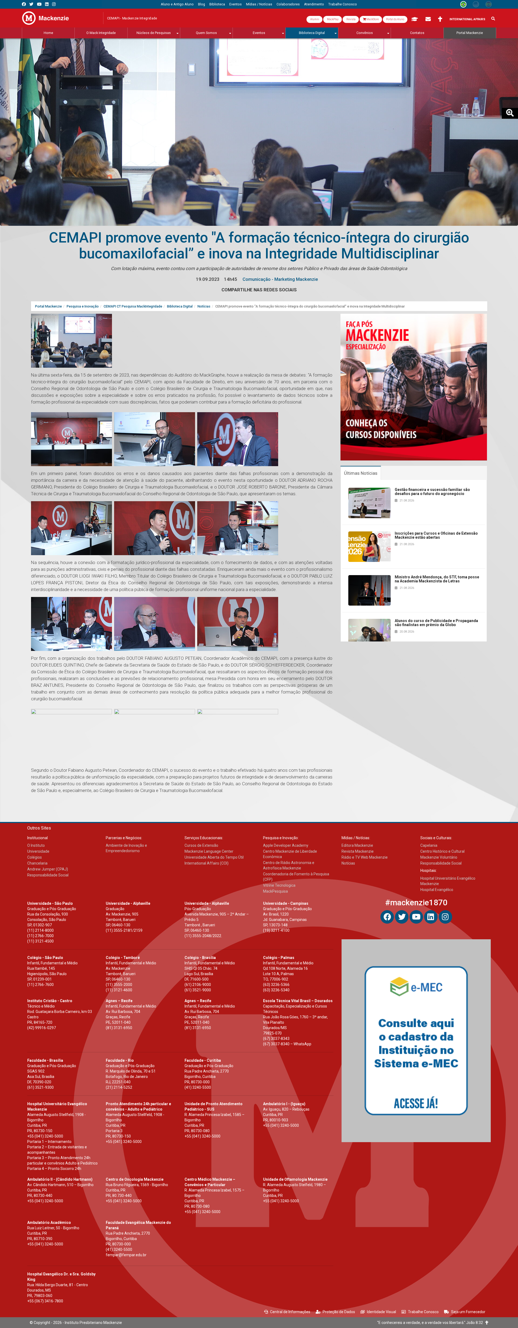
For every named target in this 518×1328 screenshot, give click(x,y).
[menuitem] (177, 4)
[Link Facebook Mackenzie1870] (24, 4)
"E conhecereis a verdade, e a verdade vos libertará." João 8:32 (431, 1322)
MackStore (372, 19)
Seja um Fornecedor (468, 1312)
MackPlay (332, 19)
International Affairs (467, 19)
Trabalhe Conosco (423, 1312)
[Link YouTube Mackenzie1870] (39, 4)
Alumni (314, 19)
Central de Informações (290, 1312)
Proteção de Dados (339, 1312)
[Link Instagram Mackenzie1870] (54, 4)
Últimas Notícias (360, 473)
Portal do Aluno (395, 19)
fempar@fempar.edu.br (126, 1255)
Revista (351, 19)
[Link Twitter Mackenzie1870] (31, 4)
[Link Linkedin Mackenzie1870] (47, 4)
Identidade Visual (381, 1312)
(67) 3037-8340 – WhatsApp (287, 1044)
